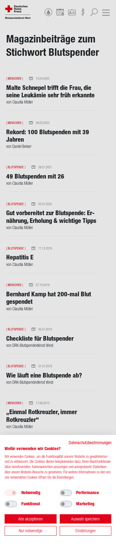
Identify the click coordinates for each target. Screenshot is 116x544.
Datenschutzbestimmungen (90, 442)
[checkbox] (11, 493)
